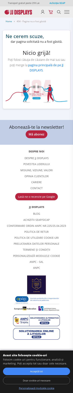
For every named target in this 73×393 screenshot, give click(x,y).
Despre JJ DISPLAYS (37, 158)
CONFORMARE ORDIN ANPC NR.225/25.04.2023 (36, 226)
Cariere (36, 182)
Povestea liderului (36, 164)
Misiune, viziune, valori (36, 170)
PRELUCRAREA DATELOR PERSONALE (36, 243)
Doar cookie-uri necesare (36, 380)
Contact (37, 188)
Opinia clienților (37, 176)
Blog (36, 213)
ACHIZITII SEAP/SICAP (36, 220)
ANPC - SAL (36, 262)
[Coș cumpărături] (50, 12)
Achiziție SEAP (57, 3)
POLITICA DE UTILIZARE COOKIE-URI (36, 237)
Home (9, 21)
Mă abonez (36, 134)
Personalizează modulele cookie (36, 256)
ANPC (36, 268)
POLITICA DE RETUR (36, 232)
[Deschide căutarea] (59, 12)
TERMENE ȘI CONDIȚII (36, 249)
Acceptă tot (36, 371)
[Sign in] (42, 12)
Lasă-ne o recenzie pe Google (36, 196)
